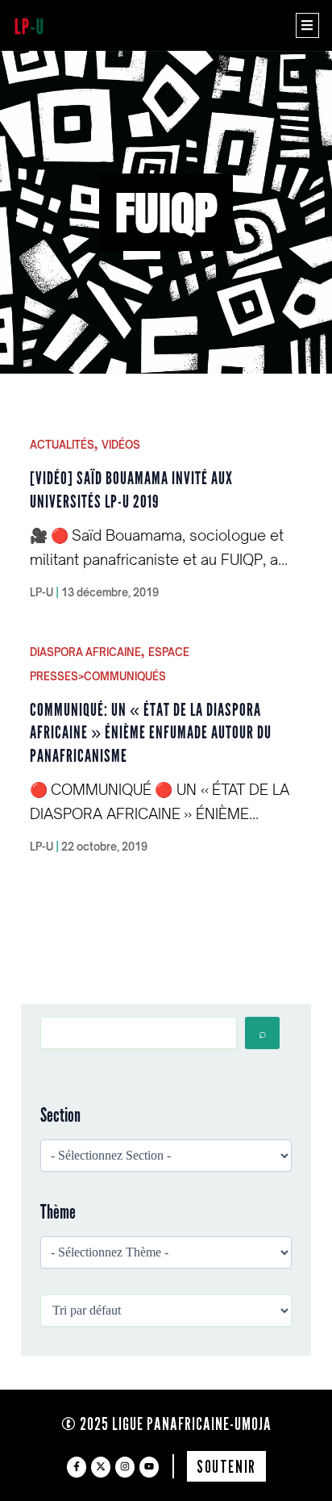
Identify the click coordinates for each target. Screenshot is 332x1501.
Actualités (62, 444)
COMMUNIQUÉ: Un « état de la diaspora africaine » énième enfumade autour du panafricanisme (151, 733)
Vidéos (121, 444)
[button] (307, 25)
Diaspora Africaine (85, 652)
